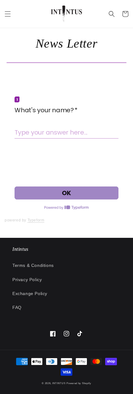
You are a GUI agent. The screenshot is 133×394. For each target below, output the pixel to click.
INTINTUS (59, 383)
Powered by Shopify (78, 383)
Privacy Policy (27, 279)
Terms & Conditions (33, 265)
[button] (8, 14)
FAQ (17, 307)
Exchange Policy (29, 293)
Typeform (36, 220)
